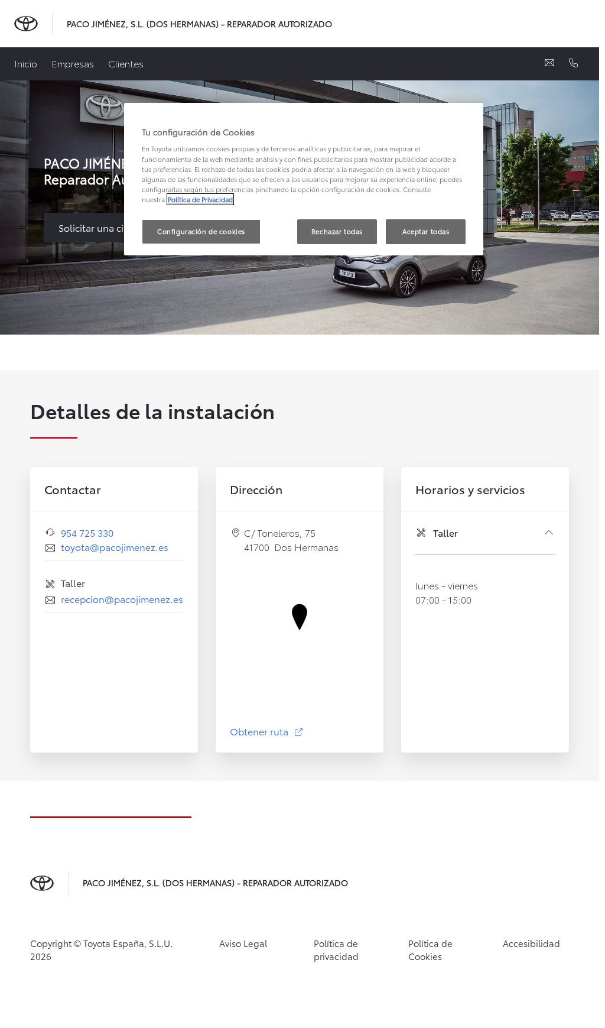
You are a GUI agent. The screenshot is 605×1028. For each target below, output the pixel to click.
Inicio (25, 63)
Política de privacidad (336, 949)
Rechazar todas (337, 231)
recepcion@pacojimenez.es (122, 598)
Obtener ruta (267, 731)
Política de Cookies (430, 949)
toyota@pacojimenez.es (114, 546)
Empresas (72, 63)
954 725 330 (87, 532)
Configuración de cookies (201, 231)
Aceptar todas (425, 231)
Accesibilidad (531, 942)
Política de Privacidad (200, 199)
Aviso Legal (243, 942)
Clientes (126, 63)
